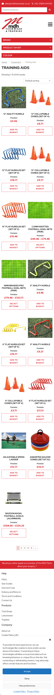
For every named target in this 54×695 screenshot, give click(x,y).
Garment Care (8, 587)
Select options (40, 246)
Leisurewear (7, 615)
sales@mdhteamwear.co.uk (17, 3)
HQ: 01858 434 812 (43, 3)
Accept (27, 671)
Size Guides (7, 583)
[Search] (49, 9)
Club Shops (7, 611)
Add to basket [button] (14, 131)
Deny (27, 678)
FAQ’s (4, 579)
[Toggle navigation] (50, 24)
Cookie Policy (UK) (10, 635)
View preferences (27, 685)
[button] (50, 639)
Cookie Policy (20, 691)
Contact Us (7, 600)
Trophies (5, 619)
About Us (6, 631)
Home (4, 62)
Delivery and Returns (11, 592)
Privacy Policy (33, 691)
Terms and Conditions (11, 596)
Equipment (16, 62)
